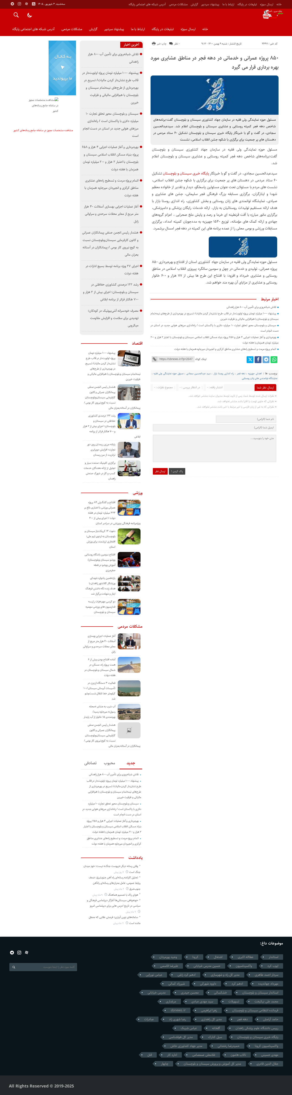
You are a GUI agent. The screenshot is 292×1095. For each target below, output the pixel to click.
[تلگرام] (266, 359)
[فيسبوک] (258, 359)
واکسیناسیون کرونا (266, 1045)
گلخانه (216, 1028)
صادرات (149, 1019)
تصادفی (90, 763)
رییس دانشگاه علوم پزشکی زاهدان (256, 1028)
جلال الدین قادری (267, 1063)
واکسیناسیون (244, 965)
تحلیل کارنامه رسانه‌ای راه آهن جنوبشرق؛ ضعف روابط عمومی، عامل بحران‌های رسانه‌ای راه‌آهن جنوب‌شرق (115, 883)
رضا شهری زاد (177, 1019)
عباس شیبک (189, 1028)
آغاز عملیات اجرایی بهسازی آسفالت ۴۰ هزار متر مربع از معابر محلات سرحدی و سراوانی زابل (111, 214)
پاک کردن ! (177, 471)
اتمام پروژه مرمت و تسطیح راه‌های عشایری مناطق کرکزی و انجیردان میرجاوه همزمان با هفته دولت (225, 349)
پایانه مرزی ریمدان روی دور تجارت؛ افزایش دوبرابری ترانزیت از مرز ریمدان (101, 449)
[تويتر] (250, 359)
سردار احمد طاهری (266, 974)
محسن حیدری (190, 992)
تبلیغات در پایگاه (247, 4)
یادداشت (135, 858)
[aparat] (26, 3)
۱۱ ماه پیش (119, 923)
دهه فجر (241, 373)
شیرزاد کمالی (176, 983)
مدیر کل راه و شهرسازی (225, 974)
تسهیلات (233, 1001)
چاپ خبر (162, 44)
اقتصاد (137, 343)
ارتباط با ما (228, 4)
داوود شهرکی (208, 983)
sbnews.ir (178, 1010)
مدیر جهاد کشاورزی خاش (186, 1045)
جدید (131, 763)
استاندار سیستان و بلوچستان (260, 992)
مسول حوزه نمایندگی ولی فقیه (168, 373)
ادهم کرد (237, 983)
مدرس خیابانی (157, 992)
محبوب (109, 763)
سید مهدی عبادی (202, 1001)
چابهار (164, 1063)
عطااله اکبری (245, 957)
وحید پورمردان (168, 957)
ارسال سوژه (266, 4)
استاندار (273, 957)
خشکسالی (220, 992)
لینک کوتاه (200, 359)
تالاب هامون (238, 1054)
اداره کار (172, 1054)
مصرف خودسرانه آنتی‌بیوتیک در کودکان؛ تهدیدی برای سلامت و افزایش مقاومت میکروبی (113, 318)
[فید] (33, 3)
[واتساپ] (274, 359)
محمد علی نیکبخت (266, 1001)
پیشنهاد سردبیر (210, 4)
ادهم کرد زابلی (186, 974)
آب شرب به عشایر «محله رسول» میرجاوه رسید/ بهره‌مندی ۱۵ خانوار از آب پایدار (99, 711)
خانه (279, 4)
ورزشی (138, 493)
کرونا (195, 957)
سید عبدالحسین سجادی (198, 373)
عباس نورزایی (154, 974)
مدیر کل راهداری (211, 1019)
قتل (149, 1054)
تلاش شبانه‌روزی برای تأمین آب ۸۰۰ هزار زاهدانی (251, 307)
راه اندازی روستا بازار (224, 373)
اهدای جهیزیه (255, 373)
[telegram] (12, 3)
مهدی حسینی (269, 1054)
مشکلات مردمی (178, 4)
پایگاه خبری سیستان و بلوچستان (186, 173)
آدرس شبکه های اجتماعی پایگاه (147, 4)
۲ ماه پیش (119, 889)
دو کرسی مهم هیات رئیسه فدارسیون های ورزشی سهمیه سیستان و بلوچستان (100, 606)
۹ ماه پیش (97, 895)
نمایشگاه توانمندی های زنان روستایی (259, 378)
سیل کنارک (215, 1037)
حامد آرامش (270, 1019)
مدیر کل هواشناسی (181, 1037)
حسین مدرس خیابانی (206, 965)
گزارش (194, 4)
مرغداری (171, 1001)
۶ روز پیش (119, 872)
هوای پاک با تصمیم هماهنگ (123, 895)
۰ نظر (177, 44)
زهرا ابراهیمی (209, 1010)
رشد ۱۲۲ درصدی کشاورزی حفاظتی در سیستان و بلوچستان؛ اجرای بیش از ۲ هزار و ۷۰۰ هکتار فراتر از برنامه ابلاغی (110, 292)
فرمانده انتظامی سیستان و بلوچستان (255, 1010)
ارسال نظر (160, 471)
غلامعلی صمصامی (203, 1054)
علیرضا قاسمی (169, 965)
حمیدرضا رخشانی (229, 1045)
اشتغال (218, 957)
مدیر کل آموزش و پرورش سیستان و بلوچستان (212, 1063)
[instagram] (19, 3)
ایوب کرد (272, 965)
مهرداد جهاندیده (268, 983)
